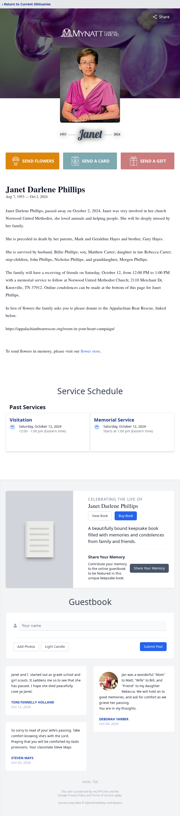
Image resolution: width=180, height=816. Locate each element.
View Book (100, 516)
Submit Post (153, 646)
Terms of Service (103, 795)
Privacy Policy (77, 795)
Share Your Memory (149, 568)
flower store (90, 351)
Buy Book (126, 516)
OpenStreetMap (95, 803)
